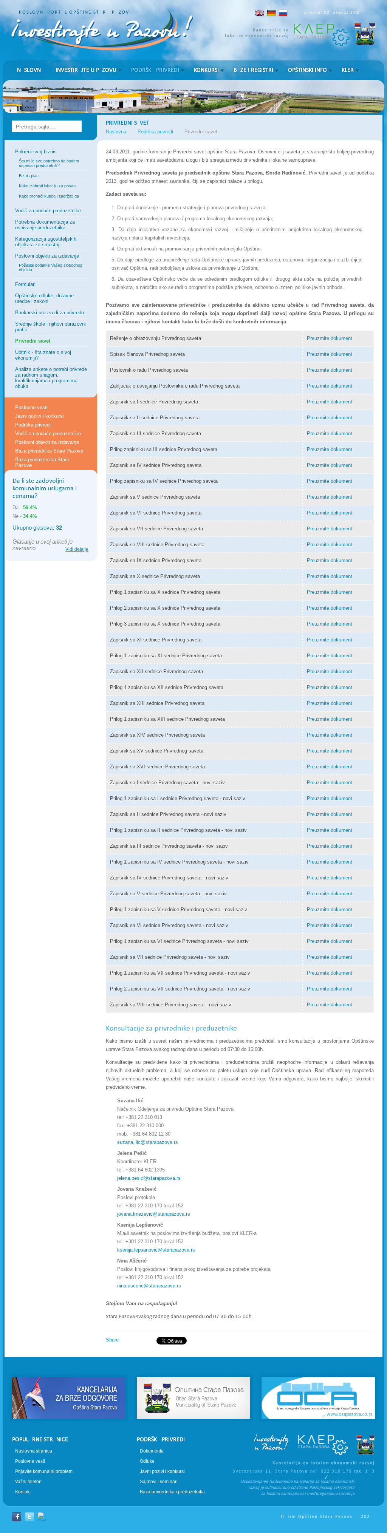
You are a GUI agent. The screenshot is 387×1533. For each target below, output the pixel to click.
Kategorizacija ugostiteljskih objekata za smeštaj (45, 241)
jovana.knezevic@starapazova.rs (153, 1214)
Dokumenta (152, 1451)
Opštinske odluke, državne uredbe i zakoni (44, 298)
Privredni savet (32, 341)
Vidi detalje (76, 549)
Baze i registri (253, 70)
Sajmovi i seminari (159, 1481)
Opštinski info (307, 70)
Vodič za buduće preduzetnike (48, 210)
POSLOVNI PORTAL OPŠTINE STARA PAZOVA (76, 12)
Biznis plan (29, 175)
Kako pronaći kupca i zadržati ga (49, 196)
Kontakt (23, 1491)
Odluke (147, 1461)
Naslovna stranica (33, 1451)
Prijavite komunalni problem (44, 1471)
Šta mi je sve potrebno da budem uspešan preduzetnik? (49, 163)
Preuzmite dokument (329, 338)
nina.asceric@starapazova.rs (149, 1286)
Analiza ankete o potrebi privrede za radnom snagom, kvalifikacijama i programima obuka (51, 377)
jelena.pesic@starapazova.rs (149, 1178)
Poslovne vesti (31, 407)
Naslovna (30, 70)
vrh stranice (193, 1363)
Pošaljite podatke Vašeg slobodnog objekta (50, 267)
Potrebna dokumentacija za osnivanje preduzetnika (45, 224)
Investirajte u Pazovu (86, 70)
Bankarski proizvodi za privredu (49, 312)
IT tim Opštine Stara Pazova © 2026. (328, 1516)
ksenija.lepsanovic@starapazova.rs (156, 1250)
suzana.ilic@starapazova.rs (147, 1142)
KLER (348, 70)
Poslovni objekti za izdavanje (47, 256)
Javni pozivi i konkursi (39, 416)
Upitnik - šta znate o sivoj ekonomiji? (43, 355)
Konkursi (206, 70)
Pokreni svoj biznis (36, 152)
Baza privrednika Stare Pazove (49, 451)
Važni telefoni (29, 1481)
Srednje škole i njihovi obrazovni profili (50, 326)
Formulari (25, 284)
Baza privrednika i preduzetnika (172, 1491)
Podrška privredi (155, 70)
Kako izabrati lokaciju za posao (47, 186)
